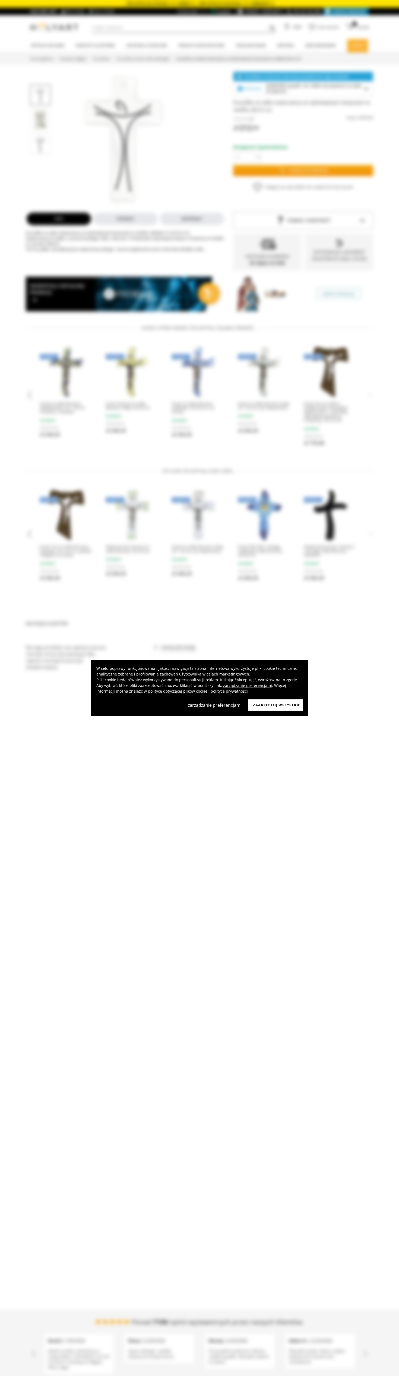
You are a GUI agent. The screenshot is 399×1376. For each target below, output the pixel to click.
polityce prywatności (229, 691)
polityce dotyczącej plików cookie (177, 691)
